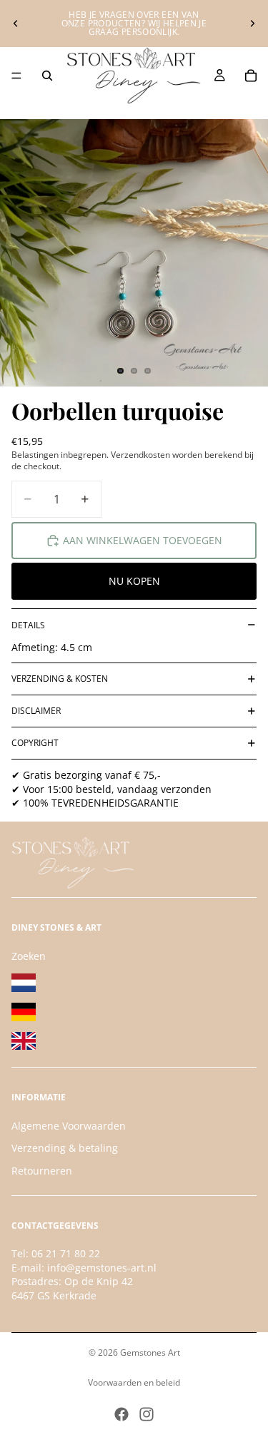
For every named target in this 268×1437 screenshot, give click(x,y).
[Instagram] (146, 1414)
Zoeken (28, 955)
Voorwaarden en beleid (134, 1382)
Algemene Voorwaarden (68, 1125)
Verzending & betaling (64, 1148)
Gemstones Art (150, 1352)
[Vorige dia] (15, 23)
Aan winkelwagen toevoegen (142, 540)
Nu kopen (134, 581)
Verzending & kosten (59, 679)
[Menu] (16, 75)
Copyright (35, 743)
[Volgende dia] (252, 23)
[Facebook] (121, 1414)
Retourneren (41, 1170)
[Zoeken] (47, 75)
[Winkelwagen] (251, 75)
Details (28, 625)
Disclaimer (36, 711)
